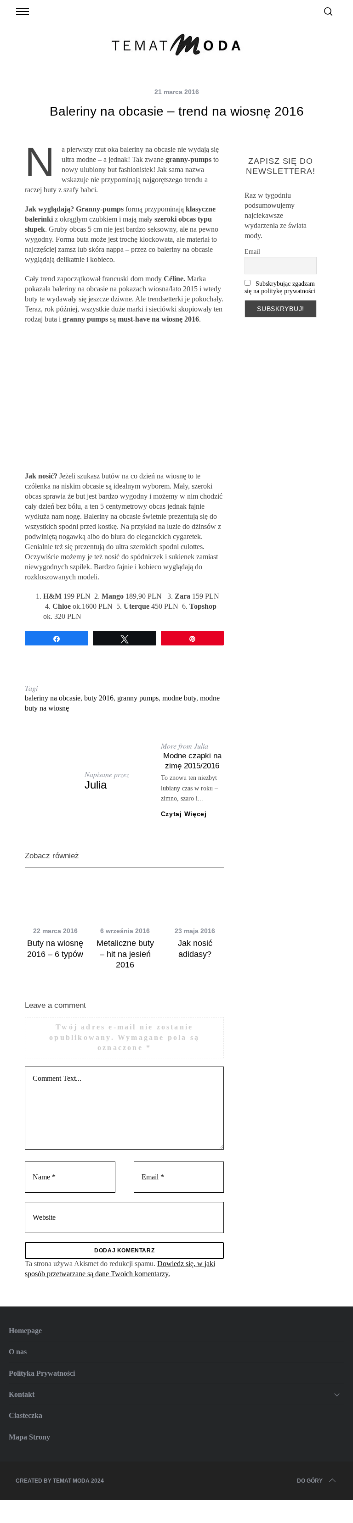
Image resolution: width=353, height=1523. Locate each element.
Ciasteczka (25, 1415)
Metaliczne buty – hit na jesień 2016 (125, 954)
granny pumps (138, 698)
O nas (18, 1352)
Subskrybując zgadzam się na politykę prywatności (280, 287)
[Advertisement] (124, 398)
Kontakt (21, 1394)
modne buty (179, 698)
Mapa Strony (29, 1437)
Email (252, 251)
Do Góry (310, 1481)
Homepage (25, 1330)
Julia (96, 784)
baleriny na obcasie (52, 698)
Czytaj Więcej (184, 814)
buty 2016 (99, 698)
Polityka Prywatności (42, 1373)
